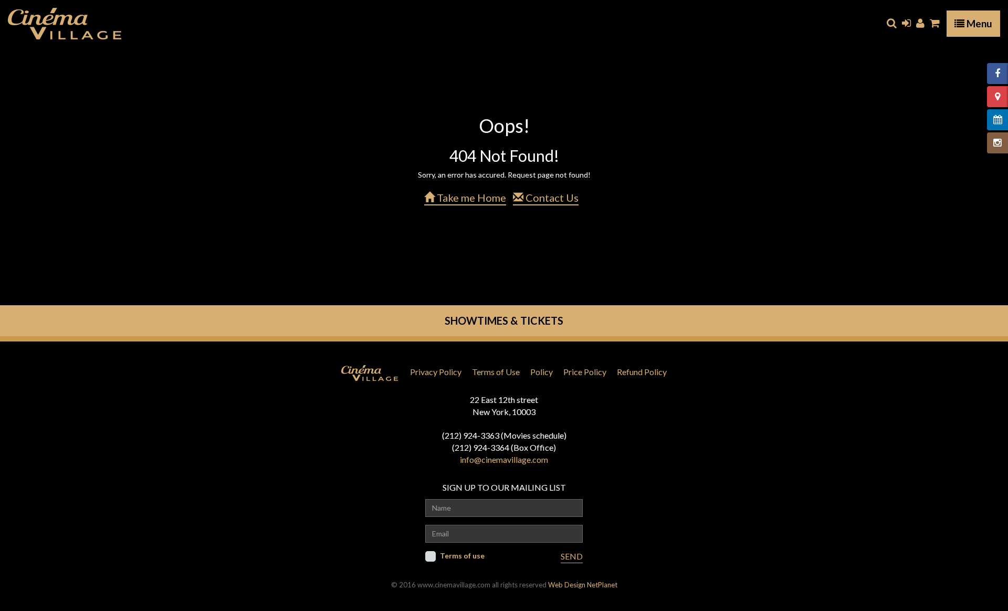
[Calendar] (997, 119)
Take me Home (470, 197)
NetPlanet (602, 585)
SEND (572, 556)
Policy (541, 372)
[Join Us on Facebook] (997, 73)
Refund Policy (642, 372)
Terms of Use (496, 372)
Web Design (566, 585)
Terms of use (462, 555)
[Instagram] (997, 142)
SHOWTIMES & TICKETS (504, 320)
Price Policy (584, 372)
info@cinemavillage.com (504, 459)
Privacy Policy (435, 372)
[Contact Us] (997, 96)
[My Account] (920, 23)
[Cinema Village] (64, 23)
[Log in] (906, 23)
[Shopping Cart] (935, 23)
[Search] (892, 23)
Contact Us (551, 197)
